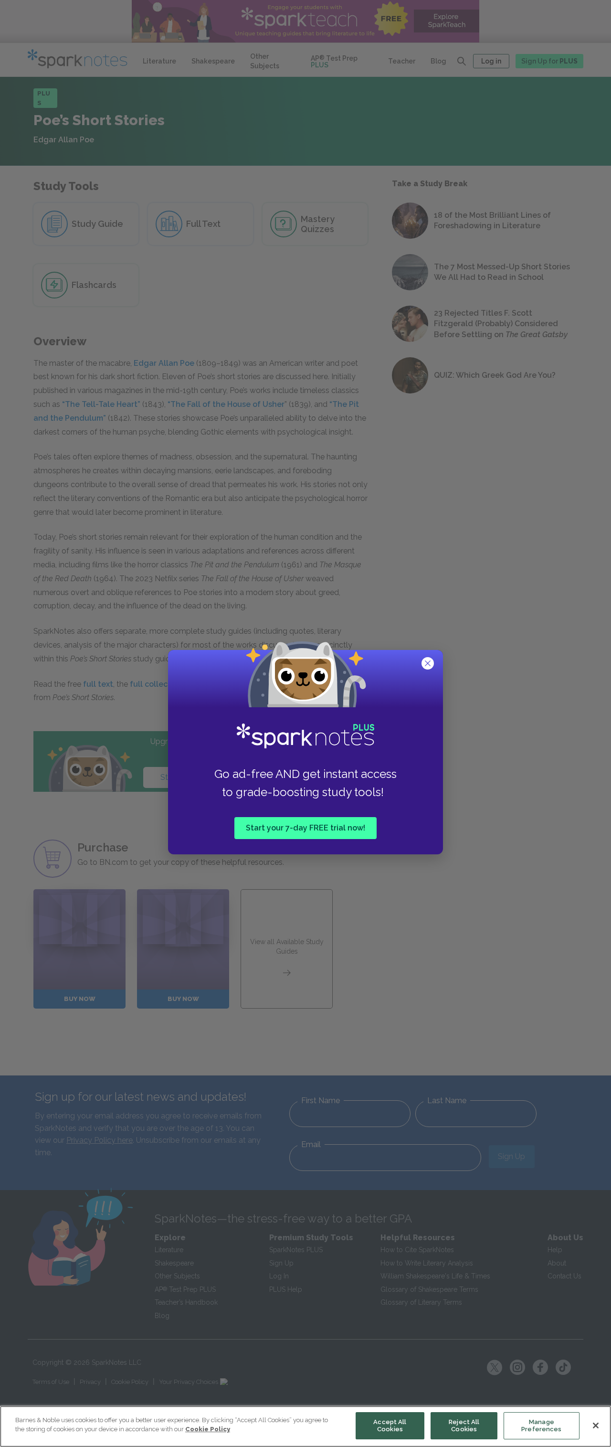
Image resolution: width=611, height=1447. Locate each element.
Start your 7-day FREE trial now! (305, 827)
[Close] (595, 1425)
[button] (428, 664)
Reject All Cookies (464, 1425)
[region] (305, 1426)
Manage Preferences (541, 1425)
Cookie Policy (207, 1429)
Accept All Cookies (389, 1425)
